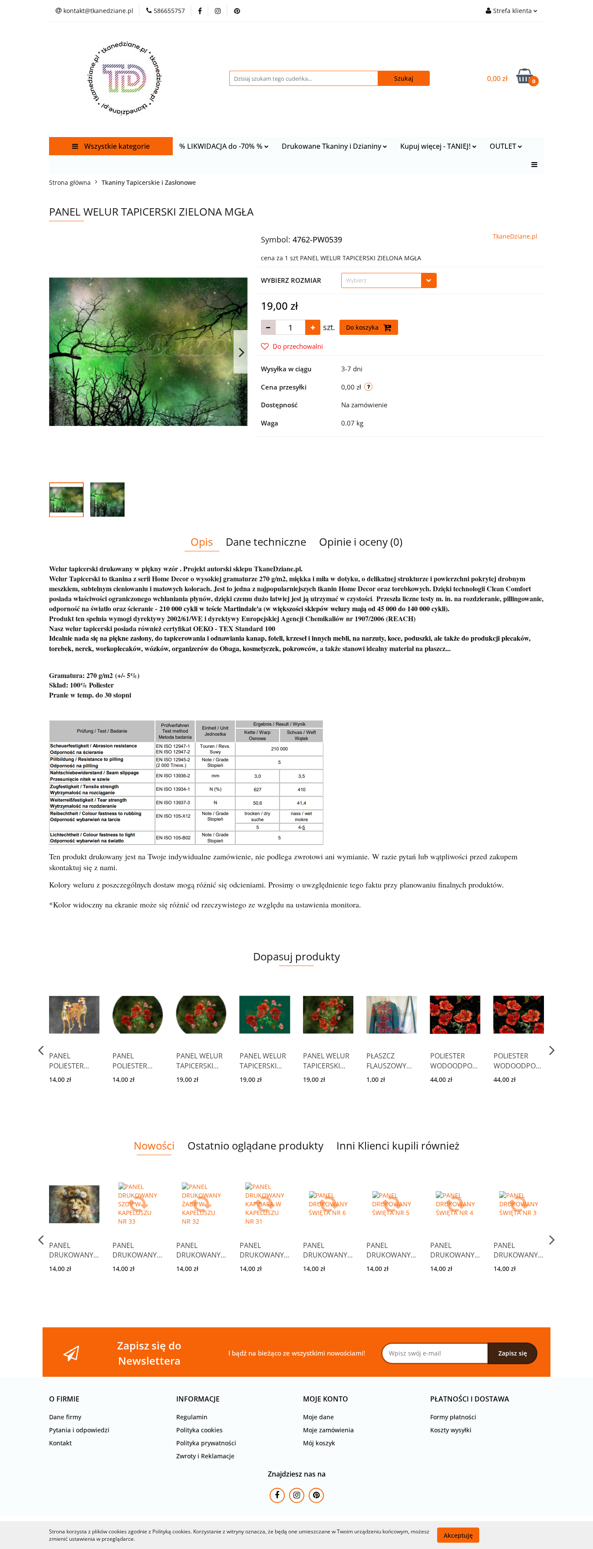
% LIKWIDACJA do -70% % (221, 146)
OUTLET (504, 146)
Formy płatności (453, 1417)
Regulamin (192, 1417)
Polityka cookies (199, 1430)
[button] (64, 1399)
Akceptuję (458, 1535)
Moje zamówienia (328, 1430)
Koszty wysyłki (450, 1430)
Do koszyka (363, 327)
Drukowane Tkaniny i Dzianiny (332, 146)
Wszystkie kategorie (116, 146)
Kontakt (60, 1443)
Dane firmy (65, 1417)
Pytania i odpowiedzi (79, 1430)
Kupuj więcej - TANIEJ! (436, 146)
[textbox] (381, 280)
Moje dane (318, 1417)
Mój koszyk (319, 1443)
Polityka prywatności (206, 1443)
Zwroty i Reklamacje (205, 1456)
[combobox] (389, 280)
